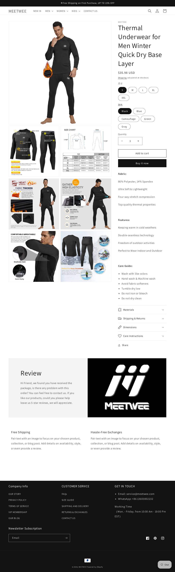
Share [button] (125, 345)
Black (125, 111)
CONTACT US (68, 518)
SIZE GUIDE (68, 500)
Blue (139, 111)
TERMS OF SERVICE (19, 506)
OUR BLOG (14, 518)
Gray (124, 126)
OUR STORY (15, 494)
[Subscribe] (66, 538)
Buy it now (142, 163)
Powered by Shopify (95, 567)
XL (153, 90)
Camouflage (129, 118)
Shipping (122, 77)
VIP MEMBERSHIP (18, 512)
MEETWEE (82, 567)
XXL (124, 97)
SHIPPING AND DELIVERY (75, 506)
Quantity (122, 134)
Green (147, 118)
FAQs (64, 494)
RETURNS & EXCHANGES (75, 512)
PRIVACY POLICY (17, 500)
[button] (49, 11)
